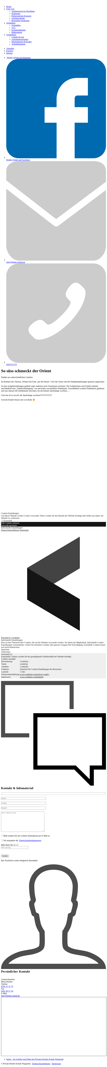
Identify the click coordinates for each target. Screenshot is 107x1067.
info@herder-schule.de (10, 996)
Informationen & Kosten (21, 42)
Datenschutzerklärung (10, 530)
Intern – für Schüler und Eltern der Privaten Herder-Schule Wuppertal (34, 1059)
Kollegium (15, 13)
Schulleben (10, 23)
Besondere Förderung (20, 21)
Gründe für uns (17, 37)
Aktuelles (10, 48)
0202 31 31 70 (7, 986)
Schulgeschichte (18, 18)
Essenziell (8, 521)
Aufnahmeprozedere (19, 39)
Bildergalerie (16, 32)
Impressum (24, 530)
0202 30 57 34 (7, 991)
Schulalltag (16, 25)
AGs (13, 28)
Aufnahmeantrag (18, 44)
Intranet (9, 53)
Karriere (9, 51)
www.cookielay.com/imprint (31, 677)
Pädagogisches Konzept (21, 16)
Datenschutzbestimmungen (30, 840)
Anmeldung (11, 35)
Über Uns (10, 9)
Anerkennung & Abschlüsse (23, 11)
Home (8, 6)
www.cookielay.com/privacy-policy (34, 674)
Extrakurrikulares (18, 30)
